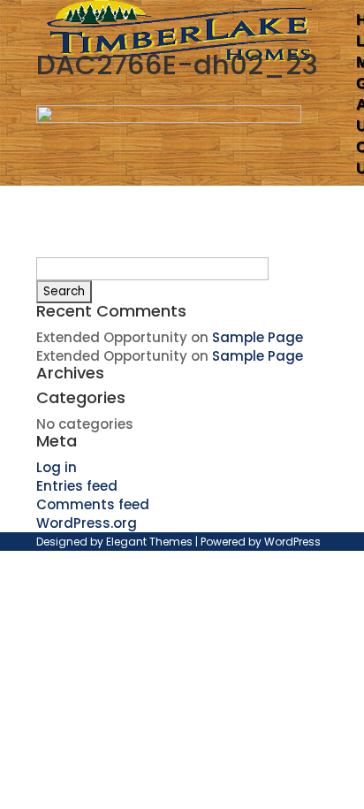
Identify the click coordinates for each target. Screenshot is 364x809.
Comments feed (92, 504)
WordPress (292, 541)
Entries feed (77, 486)
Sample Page (257, 337)
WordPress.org (86, 523)
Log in (56, 467)
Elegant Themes (149, 541)
